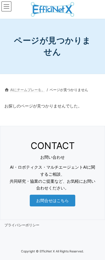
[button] (52, 200)
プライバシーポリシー (21, 225)
